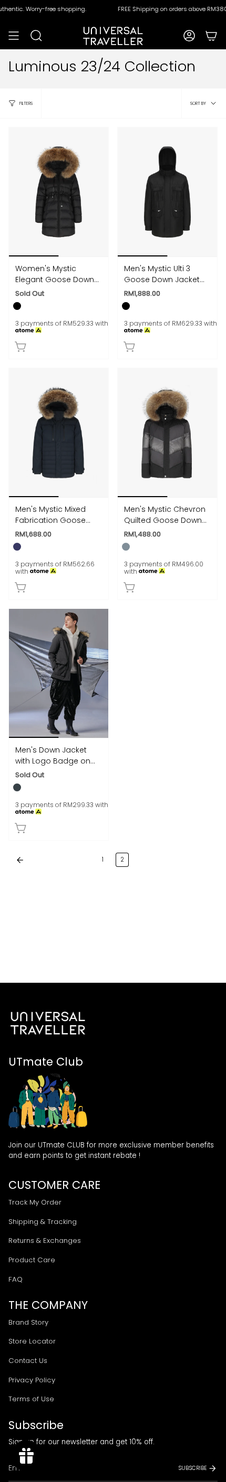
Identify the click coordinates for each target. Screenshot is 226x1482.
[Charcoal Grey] (17, 787)
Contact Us (27, 1361)
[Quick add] (21, 346)
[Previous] (52, 860)
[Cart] (211, 36)
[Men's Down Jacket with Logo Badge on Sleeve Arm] (58, 673)
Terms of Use (31, 1399)
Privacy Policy (31, 1380)
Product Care (31, 1260)
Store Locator (32, 1341)
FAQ (15, 1279)
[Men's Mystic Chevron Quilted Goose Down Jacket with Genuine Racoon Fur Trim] (167, 432)
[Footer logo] (47, 1023)
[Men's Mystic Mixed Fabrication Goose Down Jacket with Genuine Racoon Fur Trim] (58, 432)
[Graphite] (126, 547)
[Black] (17, 306)
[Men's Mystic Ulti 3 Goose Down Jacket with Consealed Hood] (167, 191)
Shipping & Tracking (42, 1222)
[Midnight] (17, 547)
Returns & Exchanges (44, 1240)
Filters (26, 103)
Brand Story (28, 1322)
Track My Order (34, 1202)
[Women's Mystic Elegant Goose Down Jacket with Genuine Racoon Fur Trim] (58, 191)
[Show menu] (13, 36)
